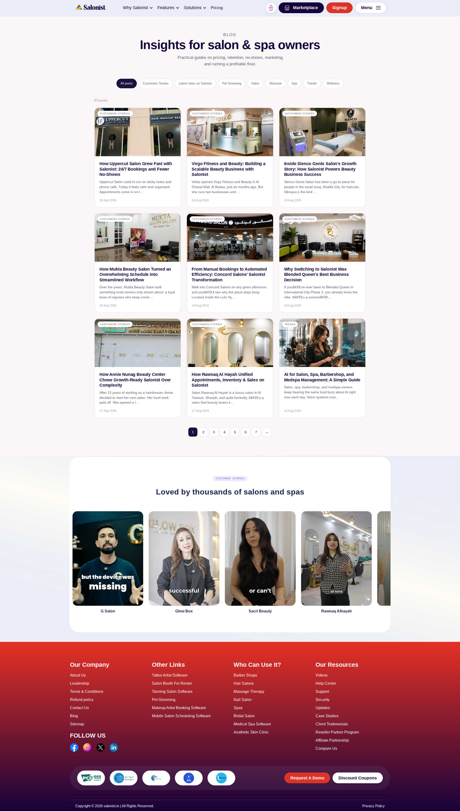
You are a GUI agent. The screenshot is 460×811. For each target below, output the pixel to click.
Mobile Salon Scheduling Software (181, 716)
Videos (322, 675)
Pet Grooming (231, 83)
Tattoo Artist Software (170, 675)
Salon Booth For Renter (172, 683)
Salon (255, 83)
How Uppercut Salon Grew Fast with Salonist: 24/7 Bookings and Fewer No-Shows (135, 169)
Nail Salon (243, 700)
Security (322, 700)
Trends (312, 83)
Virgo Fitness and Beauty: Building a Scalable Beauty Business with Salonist (228, 169)
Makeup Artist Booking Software (179, 708)
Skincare (275, 83)
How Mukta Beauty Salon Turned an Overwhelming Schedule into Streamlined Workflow (135, 274)
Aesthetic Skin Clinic (251, 732)
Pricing (217, 8)
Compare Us (326, 748)
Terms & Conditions (86, 691)
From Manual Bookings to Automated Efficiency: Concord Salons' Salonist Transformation (229, 274)
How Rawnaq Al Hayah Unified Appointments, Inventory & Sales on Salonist (228, 380)
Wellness (333, 83)
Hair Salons (244, 683)
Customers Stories (156, 83)
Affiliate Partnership (332, 740)
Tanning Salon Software (172, 691)
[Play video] (74, 563)
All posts (127, 83)
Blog (74, 716)
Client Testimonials (332, 724)
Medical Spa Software (252, 724)
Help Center (326, 683)
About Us (78, 675)
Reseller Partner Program (337, 732)
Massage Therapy (249, 691)
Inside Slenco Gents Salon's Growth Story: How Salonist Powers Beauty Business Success (320, 169)
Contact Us (79, 708)
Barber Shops (245, 675)
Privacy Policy (373, 806)
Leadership (79, 683)
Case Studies (327, 716)
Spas (238, 708)
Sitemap (77, 724)
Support (322, 691)
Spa (294, 83)
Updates (323, 708)
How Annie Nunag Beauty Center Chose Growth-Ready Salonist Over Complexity (135, 380)
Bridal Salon (244, 716)
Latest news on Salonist (195, 83)
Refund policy (81, 700)
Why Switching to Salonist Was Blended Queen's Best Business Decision (316, 274)
